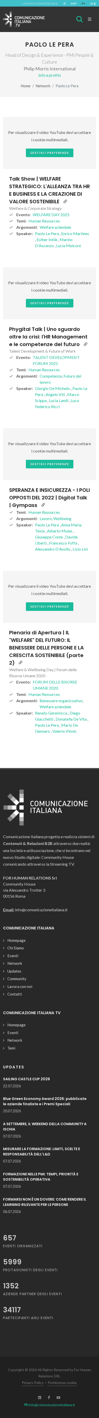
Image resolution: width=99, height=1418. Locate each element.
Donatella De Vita (71, 719)
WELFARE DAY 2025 (51, 214)
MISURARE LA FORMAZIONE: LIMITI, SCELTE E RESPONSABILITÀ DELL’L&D (41, 1151)
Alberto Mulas (60, 530)
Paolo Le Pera (47, 233)
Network (43, 86)
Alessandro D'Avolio (53, 549)
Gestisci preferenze (49, 153)
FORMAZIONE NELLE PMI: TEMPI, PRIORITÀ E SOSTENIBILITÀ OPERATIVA (40, 1177)
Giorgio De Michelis (53, 388)
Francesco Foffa (63, 543)
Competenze (51, 376)
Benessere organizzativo (61, 700)
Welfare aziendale (55, 227)
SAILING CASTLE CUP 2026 (26, 1079)
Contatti (14, 994)
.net (73, 3)
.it (64, 3)
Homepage (16, 940)
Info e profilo (49, 75)
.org (92, 3)
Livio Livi (80, 549)
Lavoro (46, 518)
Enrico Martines (75, 233)
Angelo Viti (55, 394)
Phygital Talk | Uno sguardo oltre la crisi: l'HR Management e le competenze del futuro (48, 337)
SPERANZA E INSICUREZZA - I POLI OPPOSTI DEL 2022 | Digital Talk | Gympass (49, 498)
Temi (11, 1048)
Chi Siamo (15, 948)
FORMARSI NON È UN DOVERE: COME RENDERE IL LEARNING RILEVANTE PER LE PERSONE (44, 1202)
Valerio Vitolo (64, 731)
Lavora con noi (19, 986)
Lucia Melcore (68, 245)
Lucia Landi (59, 400)
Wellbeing (62, 518)
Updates (14, 971)
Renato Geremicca (51, 713)
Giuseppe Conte (49, 536)
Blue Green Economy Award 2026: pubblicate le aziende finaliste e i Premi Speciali (45, 1101)
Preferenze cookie (62, 1382)
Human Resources (44, 220)
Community (16, 978)
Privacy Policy (32, 1382)
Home (25, 86)
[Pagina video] (65, 201)
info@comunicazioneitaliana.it (51, 1405)
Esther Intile (47, 239)
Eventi (12, 955)
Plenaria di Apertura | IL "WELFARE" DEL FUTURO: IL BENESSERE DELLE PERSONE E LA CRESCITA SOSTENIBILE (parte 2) (46, 647)
